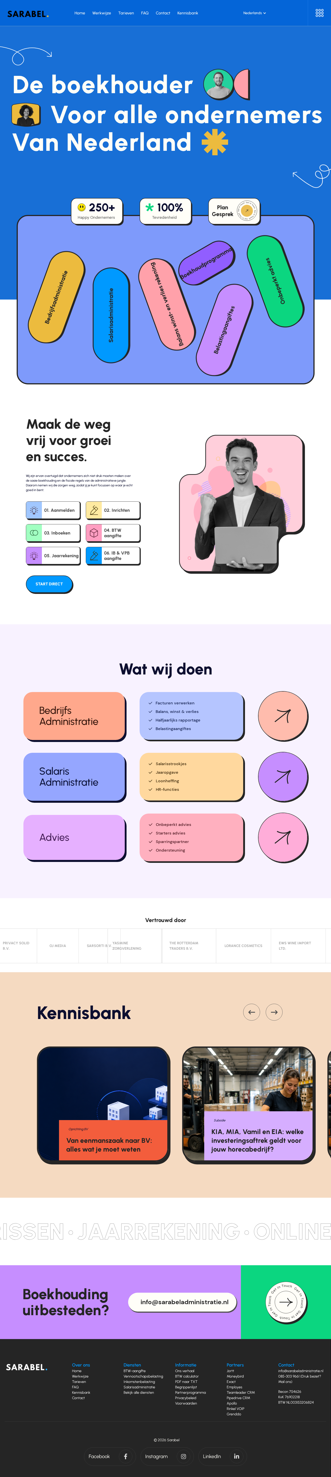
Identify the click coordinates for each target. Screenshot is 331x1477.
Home (77, 1371)
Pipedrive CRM (238, 1398)
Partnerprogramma (190, 1392)
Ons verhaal (184, 1371)
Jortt (230, 1371)
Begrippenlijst (186, 1387)
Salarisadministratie (139, 1387)
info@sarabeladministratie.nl (300, 1371)
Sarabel (173, 1440)
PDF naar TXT (186, 1382)
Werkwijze (80, 1376)
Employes (234, 1387)
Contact (78, 1398)
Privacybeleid (185, 1398)
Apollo (232, 1403)
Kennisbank (81, 1392)
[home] (28, 13)
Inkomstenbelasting (139, 1382)
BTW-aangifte (135, 1371)
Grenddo (234, 1414)
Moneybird (235, 1376)
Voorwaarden (186, 1403)
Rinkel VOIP (235, 1409)
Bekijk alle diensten (139, 1392)
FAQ (75, 1387)
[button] (255, 13)
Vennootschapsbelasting (143, 1376)
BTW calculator (187, 1376)
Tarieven (79, 1382)
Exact (231, 1382)
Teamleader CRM (241, 1392)
